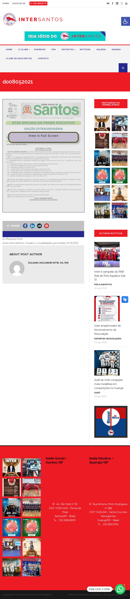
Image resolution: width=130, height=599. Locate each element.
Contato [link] (43, 58)
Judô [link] (97, 392)
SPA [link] (53, 49)
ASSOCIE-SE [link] (18, 3)
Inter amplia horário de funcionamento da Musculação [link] (107, 329)
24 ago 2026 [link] (100, 288)
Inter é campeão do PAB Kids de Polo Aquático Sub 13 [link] (109, 275)
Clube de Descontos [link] (19, 58)
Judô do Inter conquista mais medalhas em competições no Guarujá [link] (108, 384)
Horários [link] (40, 49)
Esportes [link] (68, 49)
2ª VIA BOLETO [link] (38, 3)
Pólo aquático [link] (103, 284)
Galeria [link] (101, 49)
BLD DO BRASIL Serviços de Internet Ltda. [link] (106, 594)
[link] (125, 21)
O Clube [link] (23, 49)
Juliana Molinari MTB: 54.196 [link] (48, 262)
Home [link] (9, 49)
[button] (120, 589)
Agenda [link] (116, 49)
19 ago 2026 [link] (100, 396)
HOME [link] (6, 3)
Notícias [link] (85, 49)
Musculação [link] (113, 338)
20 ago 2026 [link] (100, 342)
